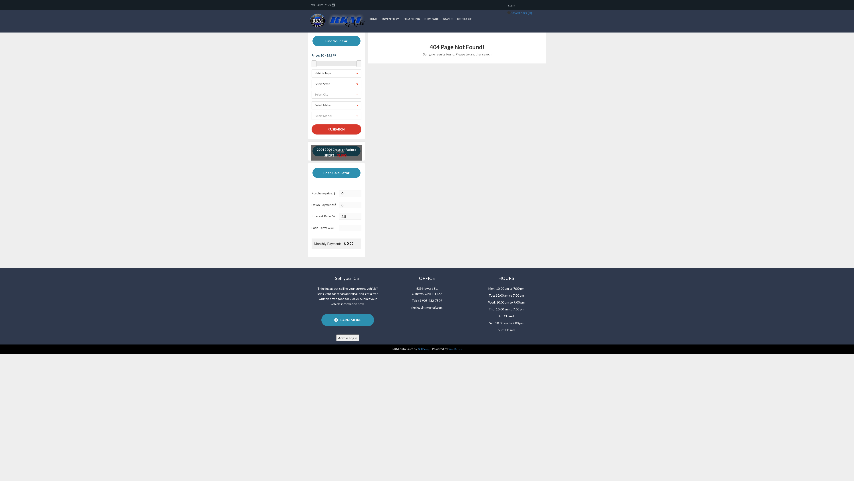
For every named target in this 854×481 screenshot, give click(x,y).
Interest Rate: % (323, 216)
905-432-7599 (321, 5)
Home (373, 18)
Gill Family (424, 349)
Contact (464, 18)
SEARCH (338, 129)
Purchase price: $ (324, 193)
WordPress (455, 349)
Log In (511, 5)
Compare (431, 18)
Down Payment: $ (324, 205)
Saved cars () (521, 13)
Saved (448, 18)
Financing (412, 18)
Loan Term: (323, 228)
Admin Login (347, 338)
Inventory (390, 18)
